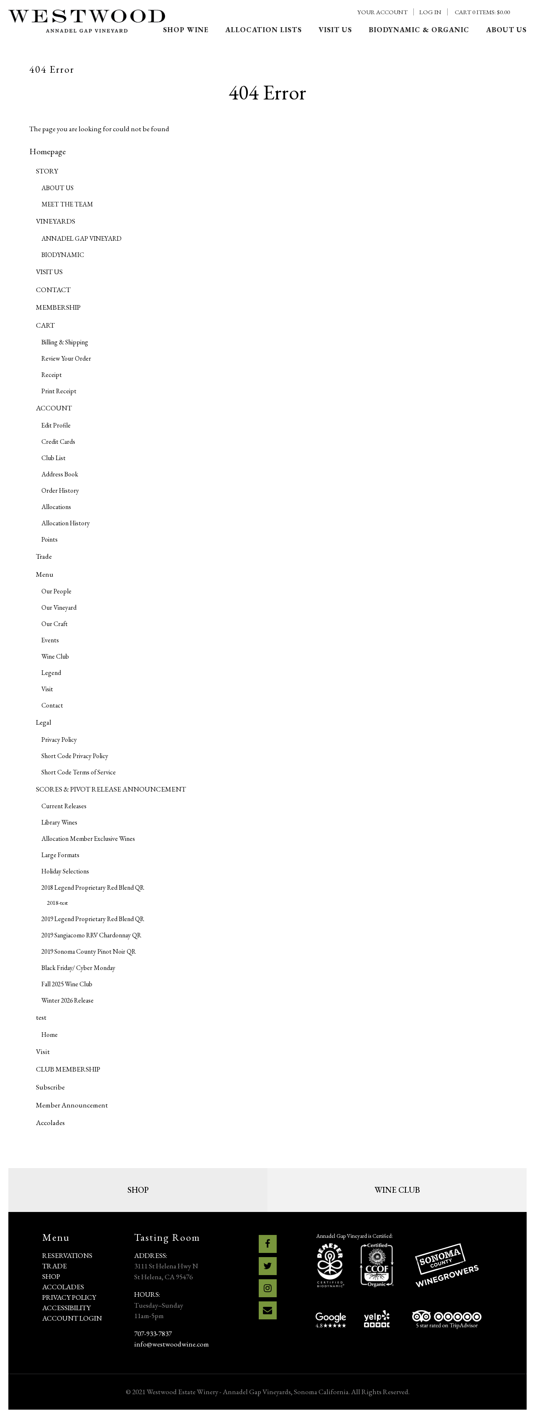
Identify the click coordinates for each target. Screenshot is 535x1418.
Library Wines (59, 822)
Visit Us (335, 29)
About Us (506, 29)
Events (50, 640)
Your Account (382, 12)
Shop (138, 1189)
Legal (43, 722)
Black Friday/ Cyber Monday (78, 967)
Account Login (72, 1318)
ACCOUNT (54, 407)
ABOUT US (57, 187)
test (41, 1017)
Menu (45, 574)
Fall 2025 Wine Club (66, 984)
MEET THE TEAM (67, 204)
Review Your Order (66, 358)
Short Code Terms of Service (78, 772)
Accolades (50, 1122)
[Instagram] (268, 1288)
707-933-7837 (153, 1333)
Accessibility (66, 1307)
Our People (56, 591)
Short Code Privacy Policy (74, 755)
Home (49, 1034)
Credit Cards (58, 441)
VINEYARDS (55, 221)
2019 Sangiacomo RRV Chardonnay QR (91, 935)
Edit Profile (56, 425)
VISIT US (49, 271)
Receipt (51, 374)
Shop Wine (186, 29)
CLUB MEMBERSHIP (68, 1069)
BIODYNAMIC (62, 254)
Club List (53, 457)
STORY (47, 171)
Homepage (47, 151)
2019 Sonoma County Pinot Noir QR (88, 951)
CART (45, 325)
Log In (430, 12)
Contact (52, 705)
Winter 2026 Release (67, 1000)
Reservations (67, 1255)
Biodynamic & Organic (419, 29)
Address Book (59, 474)
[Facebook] (268, 1244)
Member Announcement (72, 1105)
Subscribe (50, 1087)
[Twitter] (268, 1266)
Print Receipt (58, 391)
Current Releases (64, 806)
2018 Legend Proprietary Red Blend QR (92, 887)
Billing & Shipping (64, 342)
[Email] (268, 1310)
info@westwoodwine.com (171, 1344)
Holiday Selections (65, 871)
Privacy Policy (59, 739)
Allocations (56, 506)
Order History (60, 490)
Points (49, 539)
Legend (51, 672)
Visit (47, 689)
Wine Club (55, 656)
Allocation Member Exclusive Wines (88, 838)
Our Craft (54, 623)
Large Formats (60, 854)
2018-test (57, 902)
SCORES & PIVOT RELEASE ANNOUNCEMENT (111, 789)
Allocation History (65, 523)
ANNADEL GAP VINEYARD (81, 238)
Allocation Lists (263, 29)
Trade (44, 556)
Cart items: (482, 12)
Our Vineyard (58, 607)
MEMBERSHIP (58, 307)
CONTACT (53, 289)
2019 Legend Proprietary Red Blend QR (92, 918)
